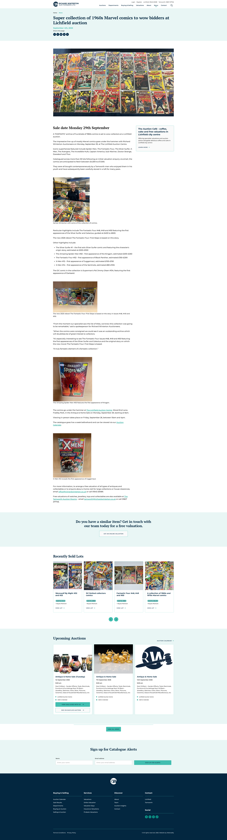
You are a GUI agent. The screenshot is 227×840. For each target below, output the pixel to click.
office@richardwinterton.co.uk (72, 492)
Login (133, 2)
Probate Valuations (91, 812)
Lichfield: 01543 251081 (150, 2)
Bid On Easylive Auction (71, 710)
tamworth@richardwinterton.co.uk (100, 499)
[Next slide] (116, 619)
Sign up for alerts (152, 762)
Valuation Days (89, 806)
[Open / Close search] (172, 5)
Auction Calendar (164, 640)
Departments (113, 5)
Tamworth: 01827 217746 (166, 2)
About (149, 5)
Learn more (143, 147)
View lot (58, 608)
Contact (164, 5)
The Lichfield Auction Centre (99, 410)
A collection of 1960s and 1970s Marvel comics (128, 594)
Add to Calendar (62, 699)
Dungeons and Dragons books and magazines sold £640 (158, 595)
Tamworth (149, 802)
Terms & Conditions (59, 833)
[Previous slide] (111, 619)
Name (58, 758)
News (156, 5)
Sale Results (57, 802)
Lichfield (148, 799)
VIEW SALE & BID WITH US (71, 704)
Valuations (140, 5)
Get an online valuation (113, 534)
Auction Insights (120, 806)
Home (55, 13)
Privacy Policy (71, 833)
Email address (99, 758)
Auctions (102, 5)
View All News (113, 729)
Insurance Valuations (91, 809)
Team (116, 802)
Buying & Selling (127, 5)
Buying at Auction (59, 809)
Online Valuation (90, 802)
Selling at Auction (59, 812)
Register (139, 2)
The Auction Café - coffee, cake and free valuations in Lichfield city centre (153, 132)
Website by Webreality (166, 833)
